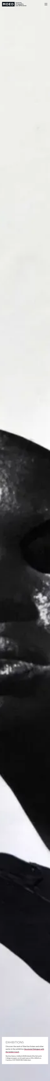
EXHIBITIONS (15, 1042)
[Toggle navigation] (46, 4)
